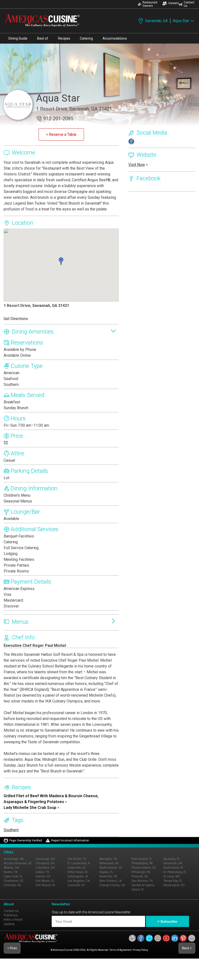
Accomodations (115, 38)
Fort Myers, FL (45, 881)
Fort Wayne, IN (45, 885)
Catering (86, 38)
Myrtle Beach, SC (111, 867)
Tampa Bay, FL (172, 881)
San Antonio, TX (142, 881)
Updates (9, 924)
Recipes (64, 38)
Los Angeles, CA (78, 881)
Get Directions (16, 318)
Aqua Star (181, 20)
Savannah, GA (156, 20)
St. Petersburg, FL (174, 872)
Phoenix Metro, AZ (144, 867)
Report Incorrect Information (70, 840)
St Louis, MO (171, 876)
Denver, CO (43, 876)
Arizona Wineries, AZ (18, 863)
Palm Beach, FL (142, 859)
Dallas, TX (42, 872)
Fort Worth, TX (76, 859)
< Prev (12, 948)
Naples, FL (106, 872)
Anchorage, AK (14, 859)
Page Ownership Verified (25, 840)
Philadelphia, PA (142, 863)
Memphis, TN (108, 859)
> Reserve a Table (61, 134)
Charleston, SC (14, 881)
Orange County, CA (112, 885)
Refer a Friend (13, 919)
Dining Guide (17, 38)
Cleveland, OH (45, 863)
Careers (173, 3)
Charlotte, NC (12, 885)
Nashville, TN (108, 876)
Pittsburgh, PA (141, 872)
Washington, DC (174, 885)
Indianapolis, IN (77, 876)
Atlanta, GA (11, 867)
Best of (42, 38)
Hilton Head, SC (77, 872)
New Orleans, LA (111, 881)
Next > (187, 948)
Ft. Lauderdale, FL (79, 863)
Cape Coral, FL (13, 876)
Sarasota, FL (171, 859)
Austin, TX (10, 872)
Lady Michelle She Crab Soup (30, 807)
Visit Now (136, 164)
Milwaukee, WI (109, 863)
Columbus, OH (45, 867)
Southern (11, 830)
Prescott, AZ (140, 876)
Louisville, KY (76, 885)
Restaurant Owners (150, 4)
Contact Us (189, 4)
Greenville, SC (76, 867)
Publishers (11, 915)
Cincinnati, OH (45, 859)
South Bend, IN (173, 867)
